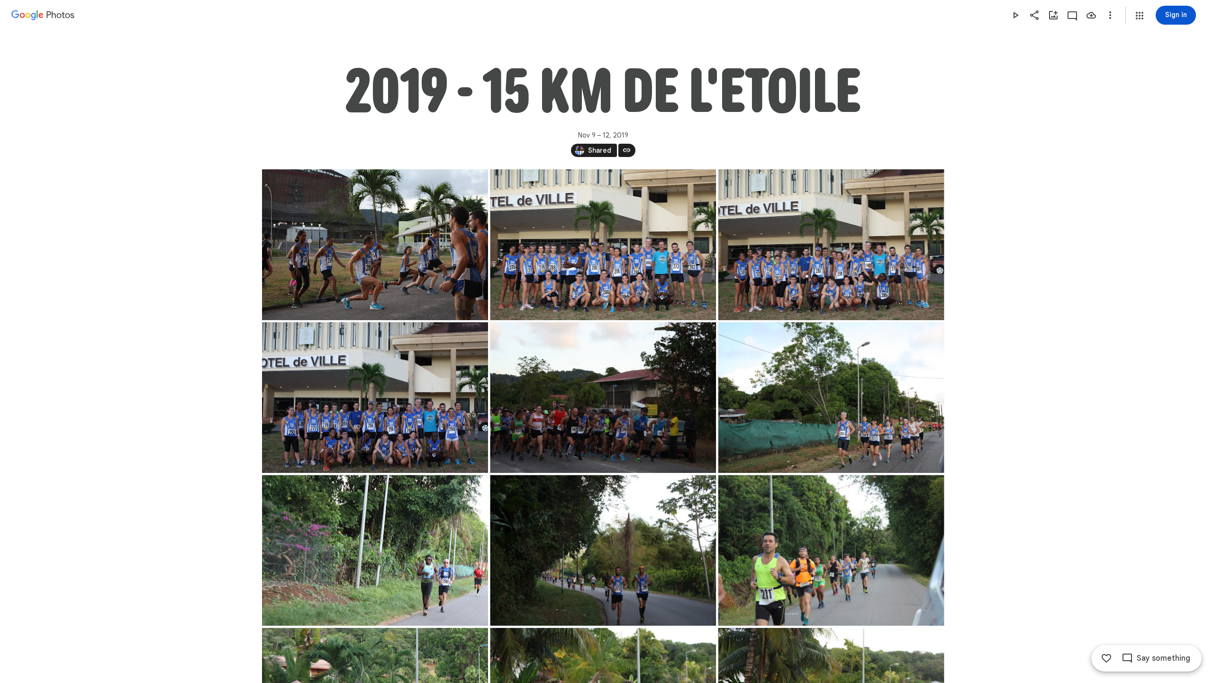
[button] (1139, 15)
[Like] (1106, 658)
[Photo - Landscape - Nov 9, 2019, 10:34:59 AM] (375, 397)
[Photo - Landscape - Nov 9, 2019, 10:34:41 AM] (831, 244)
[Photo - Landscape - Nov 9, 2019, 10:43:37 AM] (603, 397)
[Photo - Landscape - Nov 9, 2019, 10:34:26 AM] (603, 244)
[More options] (1110, 15)
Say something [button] (1163, 658)
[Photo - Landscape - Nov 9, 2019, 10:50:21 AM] (375, 550)
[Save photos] (1091, 15)
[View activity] (1072, 15)
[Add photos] (1053, 15)
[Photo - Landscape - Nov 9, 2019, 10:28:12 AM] (375, 244)
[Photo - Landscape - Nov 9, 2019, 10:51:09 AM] (831, 550)
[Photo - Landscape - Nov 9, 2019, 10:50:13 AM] (831, 397)
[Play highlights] (1015, 15)
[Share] (1034, 15)
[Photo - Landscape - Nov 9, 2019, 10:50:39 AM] (603, 550)
